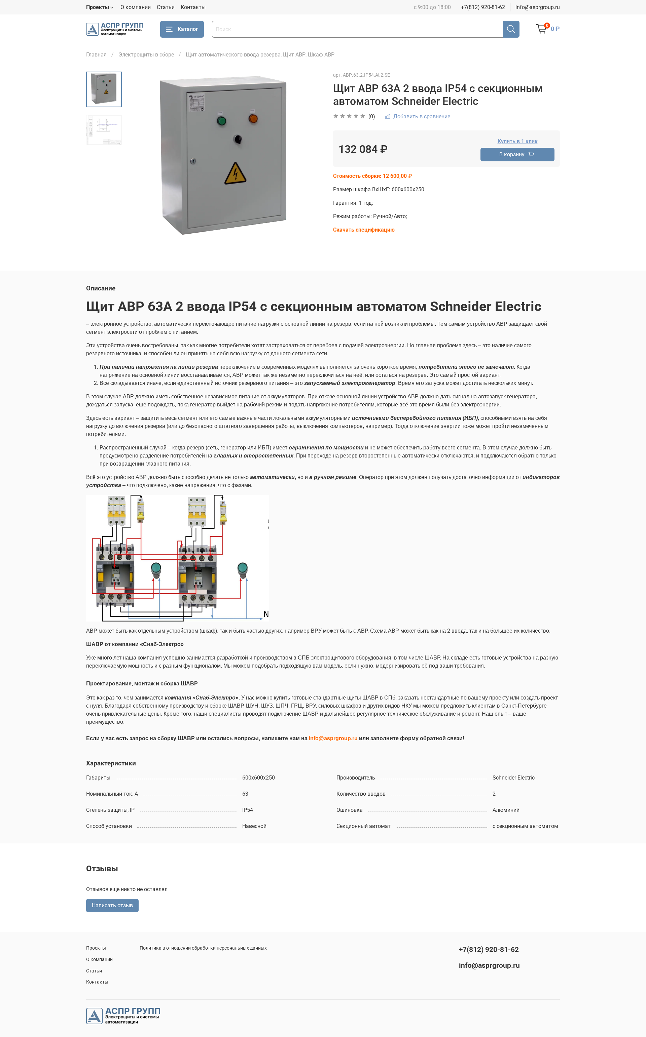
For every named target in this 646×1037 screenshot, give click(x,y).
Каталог (188, 29)
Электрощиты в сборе (146, 54)
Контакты (193, 7)
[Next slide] (309, 161)
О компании (135, 7)
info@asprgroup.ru (537, 7)
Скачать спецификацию (364, 230)
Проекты (96, 948)
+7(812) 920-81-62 (483, 7)
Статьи (166, 7)
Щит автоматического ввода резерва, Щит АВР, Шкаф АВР (260, 54)
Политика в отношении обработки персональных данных (203, 948)
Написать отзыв (112, 905)
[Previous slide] (139, 161)
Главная (96, 54)
